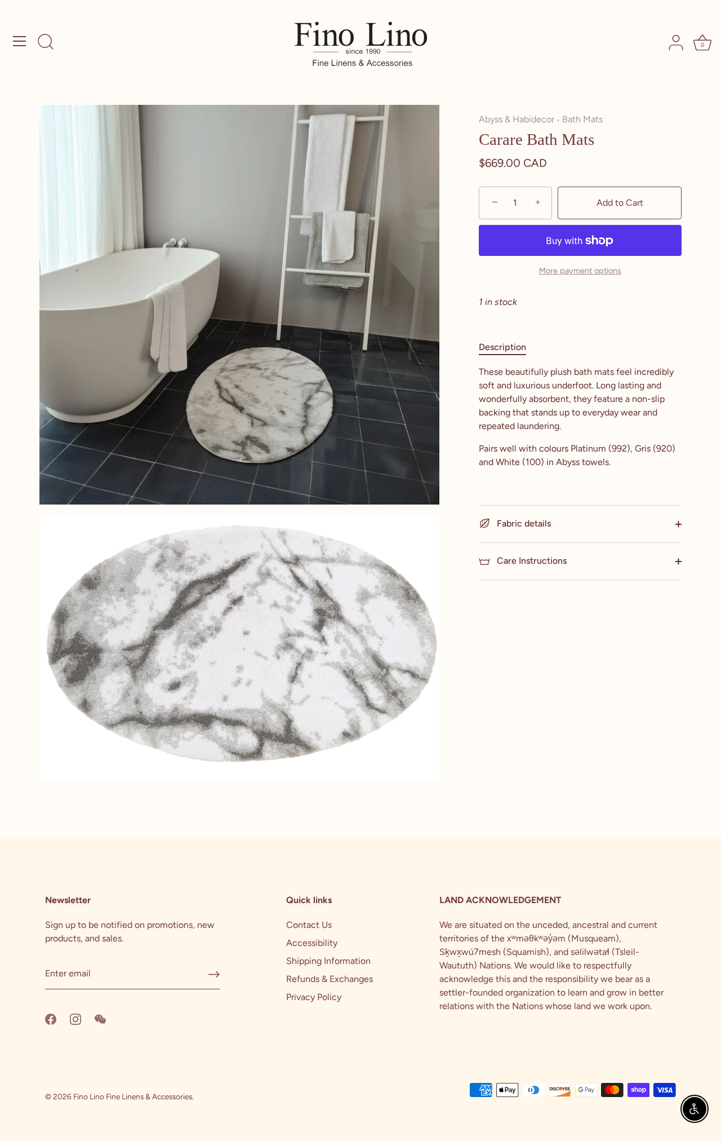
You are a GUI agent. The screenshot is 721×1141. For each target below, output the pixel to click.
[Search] (45, 42)
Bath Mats (582, 119)
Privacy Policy (313, 997)
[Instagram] (75, 1018)
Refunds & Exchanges (329, 979)
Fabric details (523, 523)
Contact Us (309, 924)
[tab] (508, 347)
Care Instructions (531, 560)
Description (502, 347)
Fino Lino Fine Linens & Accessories (132, 1096)
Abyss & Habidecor (516, 119)
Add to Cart (620, 202)
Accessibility (311, 942)
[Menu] (19, 41)
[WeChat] (100, 1018)
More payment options (580, 271)
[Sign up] (214, 974)
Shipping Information (328, 961)
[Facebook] (50, 1018)
